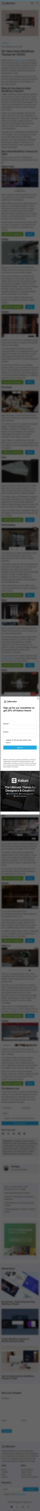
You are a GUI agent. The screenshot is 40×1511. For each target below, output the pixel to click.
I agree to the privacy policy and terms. (18, 741)
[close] (38, 698)
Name (5, 724)
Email (5, 732)
